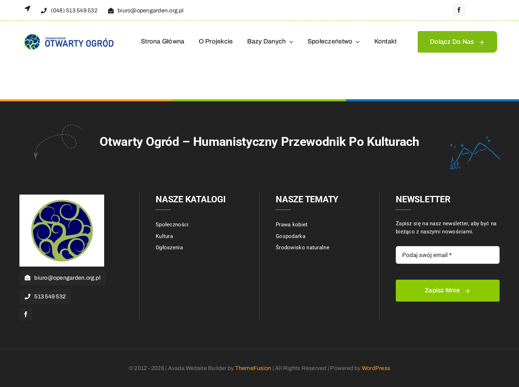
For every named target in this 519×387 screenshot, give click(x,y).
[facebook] (459, 10)
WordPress (376, 368)
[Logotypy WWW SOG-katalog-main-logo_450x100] (68, 33)
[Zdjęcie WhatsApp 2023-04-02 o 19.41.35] (61, 197)
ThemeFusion (253, 368)
